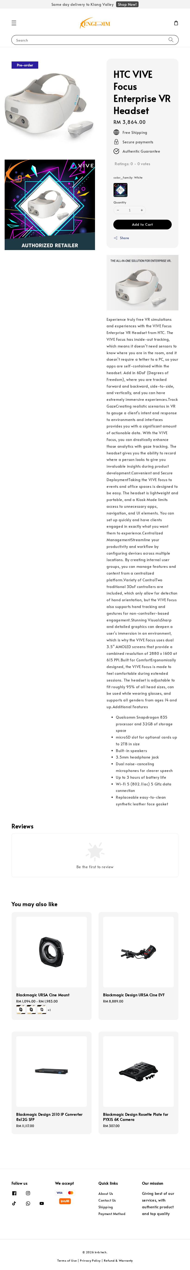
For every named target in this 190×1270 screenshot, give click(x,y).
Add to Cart (142, 224)
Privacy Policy (90, 1260)
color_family (128, 177)
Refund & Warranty (118, 1260)
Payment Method (111, 1214)
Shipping (105, 1207)
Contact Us (107, 1200)
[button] (14, 23)
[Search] (171, 39)
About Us (105, 1194)
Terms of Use (67, 1260)
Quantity (120, 202)
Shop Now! (127, 4)
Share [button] (124, 238)
